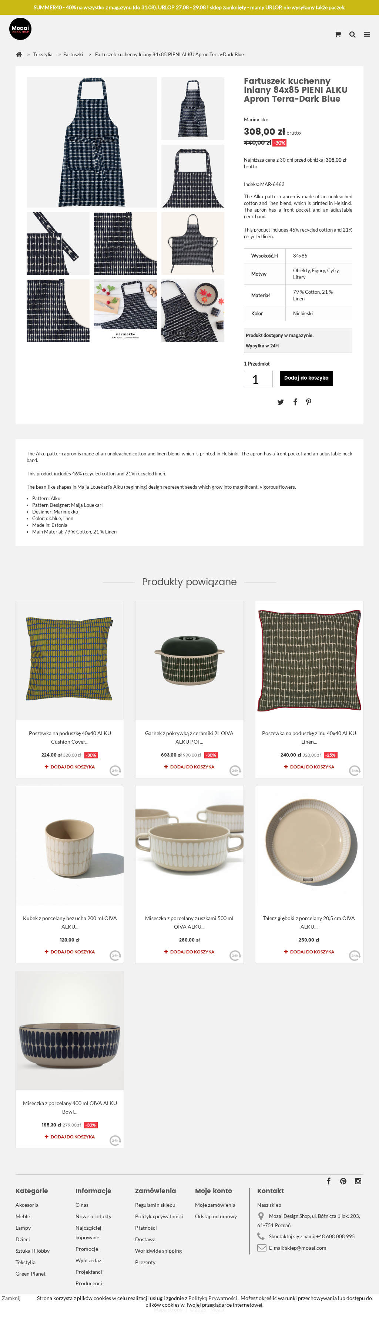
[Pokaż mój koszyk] (338, 35)
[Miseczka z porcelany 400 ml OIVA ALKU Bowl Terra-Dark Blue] (70, 1030)
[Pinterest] (312, 401)
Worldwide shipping (158, 1250)
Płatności (146, 1228)
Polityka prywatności (159, 1216)
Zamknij (11, 1298)
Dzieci (23, 1239)
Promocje (87, 1249)
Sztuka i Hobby (33, 1250)
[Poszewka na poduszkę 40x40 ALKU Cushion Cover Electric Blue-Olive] (70, 660)
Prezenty (145, 1262)
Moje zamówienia (215, 1205)
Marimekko (256, 119)
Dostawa (145, 1239)
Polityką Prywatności (212, 1298)
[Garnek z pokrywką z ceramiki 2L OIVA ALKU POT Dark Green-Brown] (189, 660)
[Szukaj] (352, 35)
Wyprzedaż (88, 1260)
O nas (82, 1205)
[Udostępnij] (299, 401)
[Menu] (367, 35)
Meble (23, 1216)
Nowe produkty (93, 1216)
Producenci (89, 1283)
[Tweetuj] (285, 401)
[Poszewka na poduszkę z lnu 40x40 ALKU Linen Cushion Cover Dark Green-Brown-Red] (309, 660)
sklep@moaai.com (305, 1248)
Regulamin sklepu (155, 1205)
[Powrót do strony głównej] (19, 54)
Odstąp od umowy (216, 1216)
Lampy (23, 1228)
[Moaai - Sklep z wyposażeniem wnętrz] (20, 29)
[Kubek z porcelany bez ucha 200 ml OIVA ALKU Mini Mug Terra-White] (70, 845)
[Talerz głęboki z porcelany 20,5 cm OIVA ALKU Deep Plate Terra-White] (309, 845)
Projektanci (89, 1272)
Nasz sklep (269, 1205)
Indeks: (251, 184)
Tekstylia (26, 1262)
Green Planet (31, 1273)
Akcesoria (27, 1205)
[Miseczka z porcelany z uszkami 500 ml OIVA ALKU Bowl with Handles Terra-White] (189, 845)
